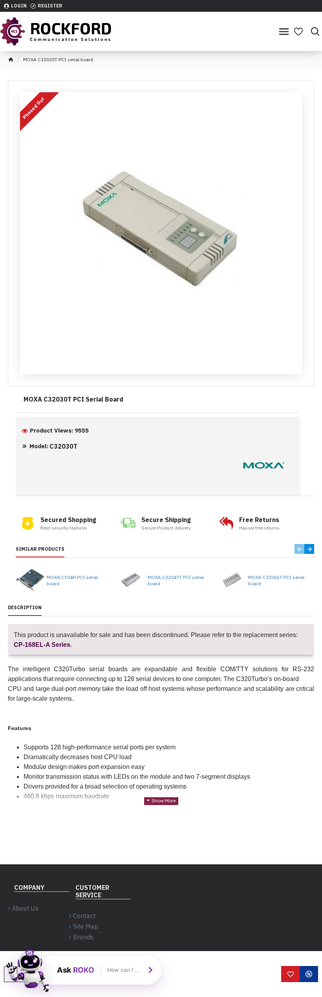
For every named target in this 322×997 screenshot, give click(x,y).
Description (25, 607)
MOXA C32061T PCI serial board (276, 580)
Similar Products (40, 549)
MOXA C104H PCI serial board (72, 580)
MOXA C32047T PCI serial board (176, 580)
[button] (299, 549)
